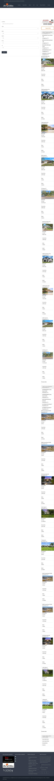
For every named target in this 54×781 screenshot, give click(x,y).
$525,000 (44, 44)
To (2, 45)
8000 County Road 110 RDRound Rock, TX (46, 396)
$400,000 (44, 53)
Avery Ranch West (45, 741)
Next (46, 381)
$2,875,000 (44, 399)
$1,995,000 (44, 404)
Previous (43, 381)
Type (3, 26)
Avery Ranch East (45, 739)
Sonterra (44, 744)
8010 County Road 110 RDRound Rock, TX (46, 391)
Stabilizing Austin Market (33, 768)
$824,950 (44, 40)
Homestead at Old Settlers (33, 773)
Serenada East (44, 742)
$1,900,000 (44, 407)
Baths (3, 35)
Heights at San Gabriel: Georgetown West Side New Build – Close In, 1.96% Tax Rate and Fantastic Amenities (33, 763)
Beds (3, 31)
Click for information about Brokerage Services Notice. (38, 777)
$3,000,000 (44, 389)
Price (3, 40)
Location (3, 21)
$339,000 (44, 49)
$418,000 (44, 35)
